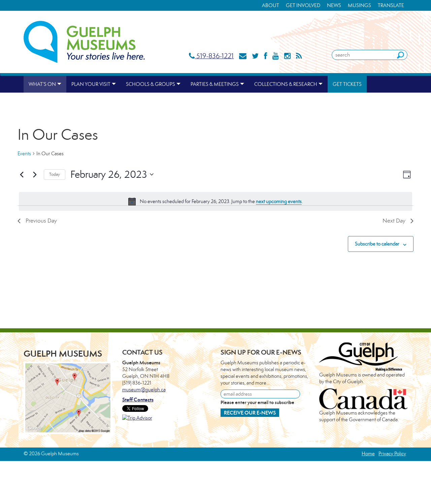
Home (368, 453)
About (270, 5)
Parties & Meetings (215, 84)
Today (54, 174)
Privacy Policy (392, 453)
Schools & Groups (150, 84)
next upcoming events (279, 201)
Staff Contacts (138, 399)
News (334, 5)
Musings (359, 5)
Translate (391, 5)
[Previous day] (22, 174)
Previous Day (41, 220)
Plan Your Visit (90, 84)
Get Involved (303, 5)
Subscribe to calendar (377, 243)
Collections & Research (285, 84)
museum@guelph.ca (144, 389)
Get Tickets (347, 84)
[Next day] (35, 174)
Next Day (394, 220)
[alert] (215, 201)
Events (24, 153)
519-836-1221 (214, 55)
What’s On (42, 84)
